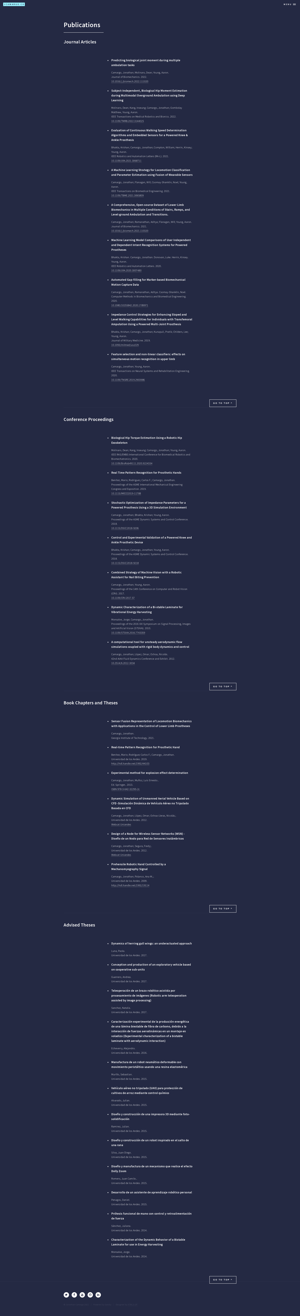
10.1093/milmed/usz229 (125, 345)
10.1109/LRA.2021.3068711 (126, 160)
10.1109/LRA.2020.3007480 (126, 270)
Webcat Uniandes (121, 824)
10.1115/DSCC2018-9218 (125, 563)
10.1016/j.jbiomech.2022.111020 (129, 81)
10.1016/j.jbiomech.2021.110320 (129, 230)
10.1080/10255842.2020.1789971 (129, 305)
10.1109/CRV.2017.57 (123, 597)
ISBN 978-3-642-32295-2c (125, 789)
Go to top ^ (223, 403)
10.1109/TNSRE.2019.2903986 (128, 379)
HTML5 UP (132, 1304)
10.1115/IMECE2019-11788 (126, 493)
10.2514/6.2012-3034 (123, 663)
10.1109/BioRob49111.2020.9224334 (131, 463)
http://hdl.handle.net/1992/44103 (130, 763)
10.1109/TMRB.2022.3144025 (127, 121)
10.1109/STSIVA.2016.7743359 (128, 632)
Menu (288, 4)
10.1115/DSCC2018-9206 (125, 528)
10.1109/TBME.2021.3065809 (127, 195)
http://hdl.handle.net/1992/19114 (130, 885)
